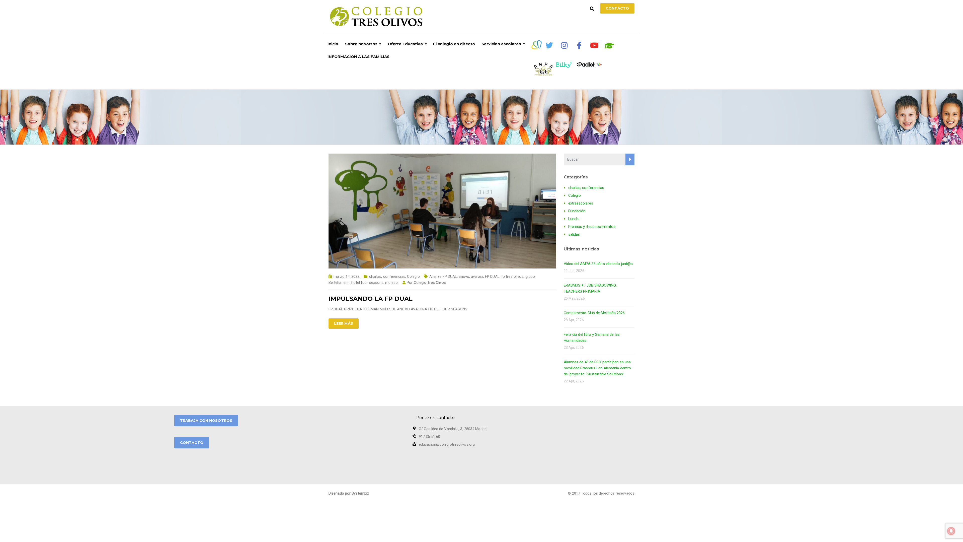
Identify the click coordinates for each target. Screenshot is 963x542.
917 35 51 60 (429, 436)
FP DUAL (492, 276)
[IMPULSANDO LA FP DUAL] (442, 211)
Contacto (617, 8)
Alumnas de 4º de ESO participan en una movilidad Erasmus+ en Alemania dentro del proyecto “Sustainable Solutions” (597, 368)
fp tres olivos (512, 276)
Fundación (577, 211)
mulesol (391, 282)
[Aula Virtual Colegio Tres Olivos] (609, 46)
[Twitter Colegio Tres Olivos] (549, 45)
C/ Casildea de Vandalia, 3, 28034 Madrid (453, 429)
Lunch (573, 219)
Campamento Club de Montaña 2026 (594, 313)
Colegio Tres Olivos (430, 282)
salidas (574, 234)
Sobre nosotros (361, 43)
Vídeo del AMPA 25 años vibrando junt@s (598, 263)
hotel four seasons (367, 282)
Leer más (343, 323)
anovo (464, 276)
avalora (477, 276)
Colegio (413, 276)
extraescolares (580, 203)
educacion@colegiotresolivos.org (447, 444)
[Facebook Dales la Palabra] (579, 45)
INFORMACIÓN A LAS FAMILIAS (359, 56)
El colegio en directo (454, 43)
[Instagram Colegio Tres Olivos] (564, 45)
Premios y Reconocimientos (592, 226)
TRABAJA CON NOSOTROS (206, 420)
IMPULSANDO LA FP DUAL (371, 298)
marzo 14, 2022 (346, 276)
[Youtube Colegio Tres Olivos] (594, 45)
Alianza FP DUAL (443, 276)
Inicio (333, 43)
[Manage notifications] (951, 531)
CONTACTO (191, 442)
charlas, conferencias (387, 276)
